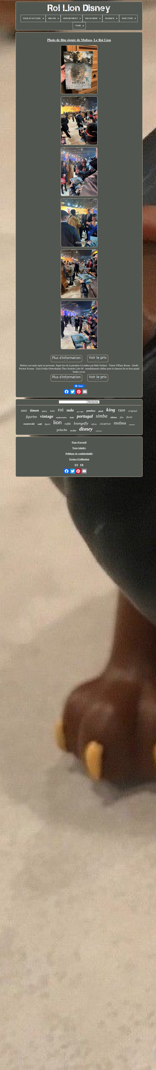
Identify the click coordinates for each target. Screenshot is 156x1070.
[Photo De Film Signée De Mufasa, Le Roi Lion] (79, 69)
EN (76, 465)
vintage (46, 416)
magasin (132, 424)
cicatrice (105, 423)
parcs (44, 411)
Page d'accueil (79, 442)
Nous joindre (79, 448)
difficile (94, 424)
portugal (85, 416)
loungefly (81, 423)
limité (72, 417)
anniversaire (61, 417)
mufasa (120, 423)
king (110, 409)
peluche (62, 430)
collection (99, 431)
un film (73, 430)
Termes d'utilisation (79, 459)
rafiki (68, 423)
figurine (31, 417)
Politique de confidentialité (79, 453)
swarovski (29, 423)
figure (47, 424)
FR (81, 465)
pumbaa (90, 411)
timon (34, 410)
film (121, 417)
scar (52, 410)
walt (40, 424)
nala (70, 410)
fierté (129, 417)
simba (101, 416)
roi (61, 409)
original (132, 410)
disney (86, 429)
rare (121, 409)
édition (113, 417)
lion (57, 422)
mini (24, 410)
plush (100, 411)
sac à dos (80, 412)
